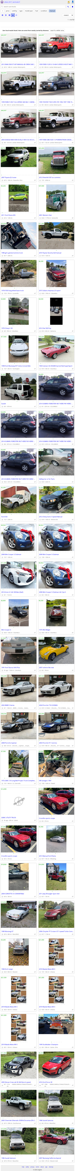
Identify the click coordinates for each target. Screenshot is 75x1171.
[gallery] (13, 15)
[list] (2, 15)
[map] (16, 15)
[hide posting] (35, 67)
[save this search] (72, 6)
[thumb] (6, 15)
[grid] (9, 15)
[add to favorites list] (2, 67)
